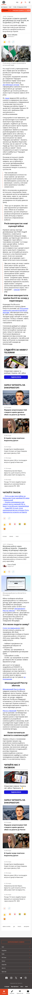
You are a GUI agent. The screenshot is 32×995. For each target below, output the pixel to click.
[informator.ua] (3, 2)
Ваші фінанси (14, 986)
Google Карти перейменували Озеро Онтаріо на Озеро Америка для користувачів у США (15, 451)
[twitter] (16, 978)
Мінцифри (26, 926)
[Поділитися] (9, 42)
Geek (26, 986)
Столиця (6, 986)
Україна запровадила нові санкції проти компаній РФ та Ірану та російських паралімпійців (16, 504)
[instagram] (11, 978)
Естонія (5, 536)
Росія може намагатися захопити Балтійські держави (15, 310)
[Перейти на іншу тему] (21, 2)
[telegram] (21, 978)
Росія (17, 536)
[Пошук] (25, 2)
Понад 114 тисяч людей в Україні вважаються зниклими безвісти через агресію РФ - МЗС (15, 484)
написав (17, 290)
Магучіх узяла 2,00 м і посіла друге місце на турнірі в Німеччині (15, 461)
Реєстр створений (9, 711)
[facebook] (6, 978)
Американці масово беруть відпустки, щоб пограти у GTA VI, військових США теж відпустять (15, 473)
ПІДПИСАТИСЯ (16, 377)
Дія (14, 926)
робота (19, 926)
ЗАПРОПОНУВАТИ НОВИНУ (16, 942)
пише (7, 98)
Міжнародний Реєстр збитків (14, 689)
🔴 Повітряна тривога (17, 10)
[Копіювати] (13, 42)
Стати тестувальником (11, 628)
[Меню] (30, 2)
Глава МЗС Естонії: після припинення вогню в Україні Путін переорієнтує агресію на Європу (16, 510)
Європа (11, 536)
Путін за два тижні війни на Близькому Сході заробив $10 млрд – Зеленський (16, 498)
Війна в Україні (6, 926)
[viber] (26, 978)
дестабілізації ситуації (11, 85)
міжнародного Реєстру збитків (14, 610)
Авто (21, 986)
